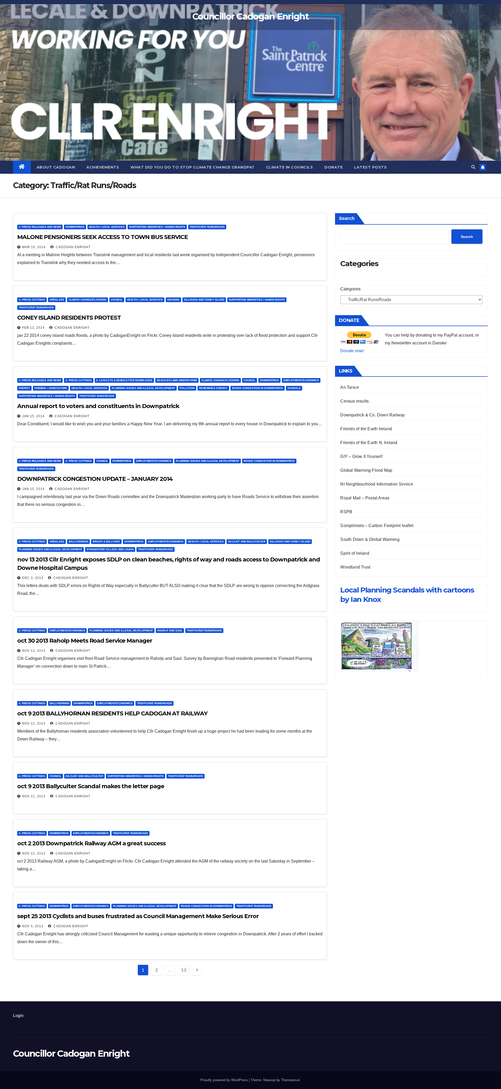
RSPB (346, 512)
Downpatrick (75, 226)
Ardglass (57, 299)
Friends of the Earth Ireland (366, 429)
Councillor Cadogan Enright (250, 16)
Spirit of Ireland (354, 553)
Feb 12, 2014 (33, 328)
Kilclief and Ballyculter (246, 541)
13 (183, 970)
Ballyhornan (78, 541)
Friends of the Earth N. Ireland (368, 442)
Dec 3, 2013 (32, 578)
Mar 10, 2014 (34, 247)
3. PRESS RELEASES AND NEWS (40, 226)
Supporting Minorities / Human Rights (157, 226)
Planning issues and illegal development (143, 388)
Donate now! (352, 351)
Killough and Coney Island (204, 299)
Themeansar (290, 1080)
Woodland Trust (355, 567)
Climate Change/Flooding (87, 299)
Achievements (102, 167)
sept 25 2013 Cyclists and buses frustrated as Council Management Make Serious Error (138, 916)
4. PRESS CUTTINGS (32, 299)
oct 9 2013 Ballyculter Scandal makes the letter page (90, 786)
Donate (333, 167)
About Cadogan (56, 167)
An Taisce (349, 387)
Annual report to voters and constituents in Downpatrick (98, 406)
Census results (354, 401)
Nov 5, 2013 (32, 926)
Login (18, 1015)
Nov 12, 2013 (33, 651)
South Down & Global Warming (369, 539)
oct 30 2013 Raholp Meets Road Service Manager (84, 640)
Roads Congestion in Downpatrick (257, 388)
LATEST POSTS (370, 167)
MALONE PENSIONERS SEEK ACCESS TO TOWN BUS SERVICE (102, 237)
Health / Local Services (107, 226)
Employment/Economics (301, 380)
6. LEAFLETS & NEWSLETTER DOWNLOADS (124, 380)
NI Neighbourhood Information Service (376, 484)
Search (347, 218)
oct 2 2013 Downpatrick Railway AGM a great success (91, 843)
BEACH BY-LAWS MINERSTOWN (177, 380)
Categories (350, 289)
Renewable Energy (213, 388)
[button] (473, 167)
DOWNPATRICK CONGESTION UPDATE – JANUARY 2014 (95, 478)
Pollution (187, 388)
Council (117, 299)
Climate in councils (289, 167)
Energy (24, 388)
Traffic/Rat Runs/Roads (207, 226)
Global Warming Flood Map (366, 470)
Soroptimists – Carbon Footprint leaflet (376, 525)
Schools (294, 388)
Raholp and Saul (169, 630)
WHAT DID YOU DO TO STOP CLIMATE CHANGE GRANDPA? (192, 167)
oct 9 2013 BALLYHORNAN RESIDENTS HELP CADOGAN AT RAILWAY (112, 713)
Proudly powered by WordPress (224, 1080)
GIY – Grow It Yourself (361, 456)
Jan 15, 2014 (33, 416)
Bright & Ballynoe (106, 541)
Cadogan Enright (73, 247)
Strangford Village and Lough (110, 549)
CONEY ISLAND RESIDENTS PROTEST (69, 317)
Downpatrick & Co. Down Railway (372, 415)
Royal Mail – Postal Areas (364, 498)
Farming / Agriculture (50, 388)
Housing (173, 299)
